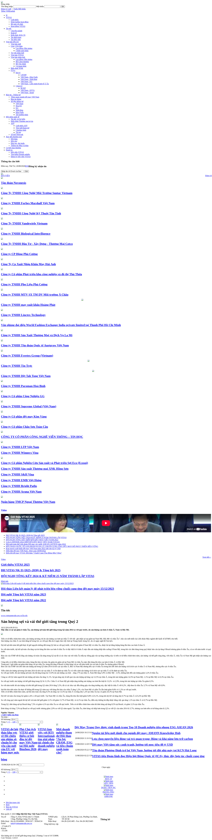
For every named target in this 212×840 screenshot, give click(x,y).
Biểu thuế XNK (17, 68)
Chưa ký (19, 86)
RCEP (23, 88)
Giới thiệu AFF (21, 126)
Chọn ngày (106, 767)
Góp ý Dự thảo (17, 46)
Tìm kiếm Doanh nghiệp (20, 154)
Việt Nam (19, 104)
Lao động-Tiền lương (24, 48)
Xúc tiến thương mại (14, 137)
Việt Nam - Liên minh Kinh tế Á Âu (35, 84)
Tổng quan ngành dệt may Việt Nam (25, 97)
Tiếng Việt (5, 11)
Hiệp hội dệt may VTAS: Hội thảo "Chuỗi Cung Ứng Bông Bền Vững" (34, 553)
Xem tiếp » (206, 557)
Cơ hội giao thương (13, 148)
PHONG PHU (108, 792)
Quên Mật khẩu (19, 9)
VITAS (9, 17)
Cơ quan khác (21, 66)
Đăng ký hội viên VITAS (21, 157)
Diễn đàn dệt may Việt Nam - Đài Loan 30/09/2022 (26, 551)
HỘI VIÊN (5, 176)
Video (4, 510)
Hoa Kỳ (19, 106)
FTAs (13, 70)
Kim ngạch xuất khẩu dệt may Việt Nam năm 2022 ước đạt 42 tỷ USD (33, 549)
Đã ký (18, 73)
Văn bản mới (16, 44)
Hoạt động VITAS (18, 26)
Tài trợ (18, 132)
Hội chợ (14, 141)
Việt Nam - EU (26, 81)
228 (13, 722)
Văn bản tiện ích (12, 42)
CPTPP (23, 75)
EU (17, 108)
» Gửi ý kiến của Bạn (10, 715)
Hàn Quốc (20, 112)
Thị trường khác (22, 115)
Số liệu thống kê (17, 101)
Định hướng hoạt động (19, 22)
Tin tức (8, 28)
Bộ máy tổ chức (17, 24)
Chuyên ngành (16, 31)
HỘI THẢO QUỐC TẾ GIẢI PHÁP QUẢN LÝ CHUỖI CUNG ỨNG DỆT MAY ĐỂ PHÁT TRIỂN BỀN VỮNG (52, 546)
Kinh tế (14, 33)
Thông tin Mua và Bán (19, 146)
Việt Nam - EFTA (28, 90)
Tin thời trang (16, 37)
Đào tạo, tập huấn (18, 143)
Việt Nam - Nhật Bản (29, 79)
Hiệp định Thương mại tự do (22, 121)
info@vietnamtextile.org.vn (21, 823)
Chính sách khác (22, 51)
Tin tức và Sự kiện (18, 119)
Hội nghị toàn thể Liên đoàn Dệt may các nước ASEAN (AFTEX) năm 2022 (36, 544)
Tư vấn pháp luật (17, 53)
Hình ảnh (4, 581)
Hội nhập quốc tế (12, 117)
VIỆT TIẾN (108, 783)
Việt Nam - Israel (27, 93)
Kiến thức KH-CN (18, 35)
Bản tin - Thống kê (13, 95)
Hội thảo (14, 139)
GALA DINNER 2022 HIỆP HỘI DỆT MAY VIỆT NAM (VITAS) (33, 542)
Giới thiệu (15, 20)
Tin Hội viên (16, 40)
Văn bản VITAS (17, 55)
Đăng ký (208, 176)
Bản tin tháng (16, 99)
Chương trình (21, 130)
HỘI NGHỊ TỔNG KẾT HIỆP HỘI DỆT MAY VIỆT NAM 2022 (32, 540)
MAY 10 (108, 779)
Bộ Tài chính (21, 64)
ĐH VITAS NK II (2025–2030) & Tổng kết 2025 (25, 535)
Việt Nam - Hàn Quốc (29, 77)
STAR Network (17, 134)
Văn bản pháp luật (18, 57)
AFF (12, 123)
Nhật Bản (19, 110)
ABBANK (108, 796)
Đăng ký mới (6, 9)
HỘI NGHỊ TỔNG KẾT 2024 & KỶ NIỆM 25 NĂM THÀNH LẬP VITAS (36, 537)
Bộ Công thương (22, 62)
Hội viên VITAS (17, 152)
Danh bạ (9, 150)
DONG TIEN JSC (108, 788)
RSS (27, 166)
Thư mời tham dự (22, 128)
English (12, 11)
